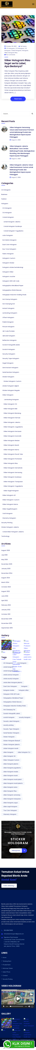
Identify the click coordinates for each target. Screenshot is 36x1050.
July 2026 (4, 555)
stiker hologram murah (10, 775)
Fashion (4, 199)
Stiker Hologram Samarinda (13, 468)
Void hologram (7, 513)
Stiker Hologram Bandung (12, 413)
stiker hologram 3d (9, 756)
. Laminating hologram (11, 399)
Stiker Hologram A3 (9, 495)
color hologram (7, 235)
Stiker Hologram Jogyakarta (13, 427)
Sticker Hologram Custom (12, 381)
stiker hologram (8, 752)
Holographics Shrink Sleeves (11, 290)
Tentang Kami (7, 961)
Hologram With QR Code (10, 281)
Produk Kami (6, 965)
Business (4, 194)
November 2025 (6, 564)
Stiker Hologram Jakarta (12, 422)
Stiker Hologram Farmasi (12, 418)
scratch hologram (8, 717)
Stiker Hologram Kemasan (12, 431)
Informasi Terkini (8, 968)
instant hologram (8, 308)
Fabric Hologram (8, 254)
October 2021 (5, 614)
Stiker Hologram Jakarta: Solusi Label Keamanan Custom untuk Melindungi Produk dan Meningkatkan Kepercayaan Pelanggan (21, 169)
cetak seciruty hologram (11, 675)
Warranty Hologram (9, 518)
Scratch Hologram (8, 349)
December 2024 (6, 573)
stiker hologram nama (10, 787)
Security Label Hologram (11, 721)
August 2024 (5, 578)
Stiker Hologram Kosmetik (12, 436)
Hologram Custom (8, 258)
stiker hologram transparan (12, 799)
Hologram (25, 50)
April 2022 (4, 600)
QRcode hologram (8, 336)
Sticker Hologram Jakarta (10, 527)
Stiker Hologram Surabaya (12, 477)
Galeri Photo (6, 972)
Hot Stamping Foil (8, 304)
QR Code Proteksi (8, 331)
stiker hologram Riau (10, 791)
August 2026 (5, 550)
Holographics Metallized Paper (12, 285)
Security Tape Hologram (10, 358)
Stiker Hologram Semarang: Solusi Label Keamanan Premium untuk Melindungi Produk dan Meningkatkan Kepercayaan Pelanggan (22, 132)
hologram (24, 686)
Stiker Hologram (7, 395)
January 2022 (5, 610)
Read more (18, 99)
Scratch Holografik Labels (11, 345)
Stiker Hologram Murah (11, 445)
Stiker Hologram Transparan (13, 482)
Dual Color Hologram (9, 244)
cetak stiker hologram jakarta (12, 682)
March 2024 (5, 582)
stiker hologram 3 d (24, 752)
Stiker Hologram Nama (11, 450)
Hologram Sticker (8, 263)
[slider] (16, 1006)
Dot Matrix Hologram (9, 240)
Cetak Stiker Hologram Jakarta (13, 532)
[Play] (4, 1006)
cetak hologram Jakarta (12, 222)
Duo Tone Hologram (9, 249)
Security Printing (6, 523)
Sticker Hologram (8, 377)
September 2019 (7, 628)
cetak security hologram (11, 678)
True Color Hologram (10, 810)
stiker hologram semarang (11, 795)
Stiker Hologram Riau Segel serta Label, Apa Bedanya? (17, 63)
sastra (24, 46)
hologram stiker (24, 690)
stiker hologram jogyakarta (12, 768)
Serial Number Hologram (10, 372)
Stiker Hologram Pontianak (13, 459)
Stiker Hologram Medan (12, 440)
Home (4, 957)
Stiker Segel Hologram (11, 491)
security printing (8, 725)
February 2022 (6, 605)
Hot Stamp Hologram (9, 299)
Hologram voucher (8, 276)
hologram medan (8, 690)
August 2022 (5, 591)
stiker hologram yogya (10, 803)
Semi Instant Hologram (10, 368)
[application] (18, 998)
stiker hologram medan (10, 771)
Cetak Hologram (16, 50)
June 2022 (4, 596)
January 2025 (5, 568)
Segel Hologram (7, 363)
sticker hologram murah (10, 748)
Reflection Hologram (9, 340)
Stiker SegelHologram (9, 509)
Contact (5, 975)
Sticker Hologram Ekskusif (11, 740)
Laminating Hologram (9, 313)
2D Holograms (8, 663)
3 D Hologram (7, 213)
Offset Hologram (8, 317)
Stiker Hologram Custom (10, 500)
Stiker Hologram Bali (10, 409)
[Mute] (29, 1006)
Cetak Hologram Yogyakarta (13, 231)
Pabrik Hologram (8, 322)
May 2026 (4, 559)
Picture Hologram (8, 327)
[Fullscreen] (32, 1006)
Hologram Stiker (7, 272)
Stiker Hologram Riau (10, 52)
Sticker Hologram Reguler (11, 390)
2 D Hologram (10, 48)
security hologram (24, 717)
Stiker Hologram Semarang (13, 472)
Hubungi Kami (16, 850)
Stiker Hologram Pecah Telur (13, 454)
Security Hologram (8, 354)
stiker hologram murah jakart (12, 779)
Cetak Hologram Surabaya (13, 226)
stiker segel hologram (10, 806)
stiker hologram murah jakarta (13, 783)
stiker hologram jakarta (10, 764)
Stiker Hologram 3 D (10, 404)
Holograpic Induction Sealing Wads (14, 295)
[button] (18, 998)
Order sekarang (8, 886)
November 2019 (6, 623)
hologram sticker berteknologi (12, 267)
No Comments (10, 54)
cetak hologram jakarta (10, 671)
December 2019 (6, 619)
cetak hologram (8, 667)
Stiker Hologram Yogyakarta (13, 486)
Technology (5, 536)
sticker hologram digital (10, 386)
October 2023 (6, 587)
